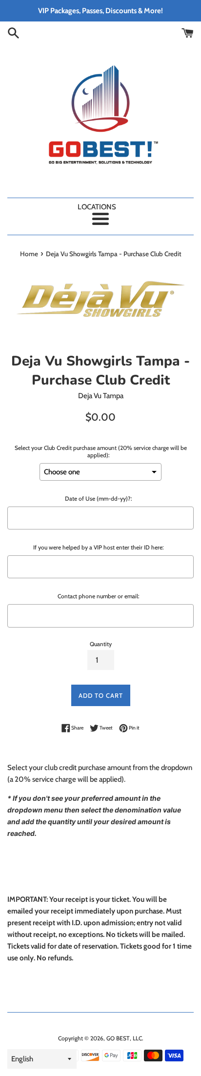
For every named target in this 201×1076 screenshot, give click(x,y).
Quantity (101, 644)
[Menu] (100, 219)
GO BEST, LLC (124, 1038)
